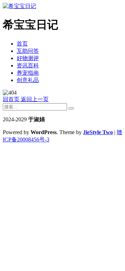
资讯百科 (28, 65)
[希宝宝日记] (19, 6)
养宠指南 (28, 73)
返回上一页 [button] (34, 99)
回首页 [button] (11, 99)
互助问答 (28, 51)
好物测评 (28, 58)
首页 (22, 44)
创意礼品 (28, 80)
